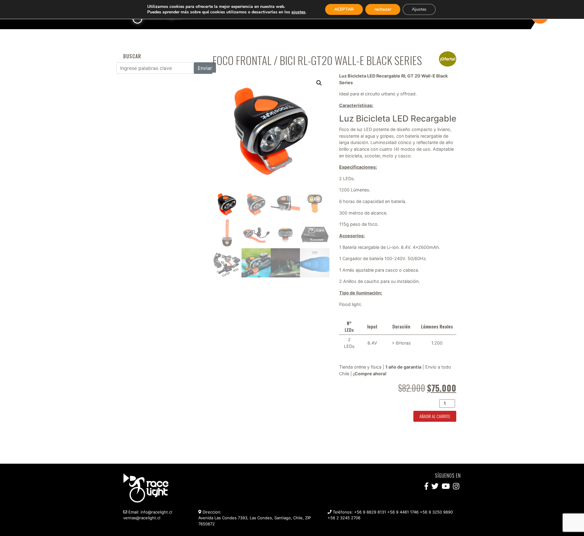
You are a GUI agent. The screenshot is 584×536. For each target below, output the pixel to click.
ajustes (298, 12)
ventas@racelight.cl (141, 517)
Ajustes (419, 9)
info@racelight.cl (156, 512)
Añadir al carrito (434, 416)
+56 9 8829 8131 (370, 512)
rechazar (382, 9)
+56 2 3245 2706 (344, 517)
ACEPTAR (344, 9)
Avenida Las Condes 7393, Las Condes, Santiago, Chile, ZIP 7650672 (254, 520)
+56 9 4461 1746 (403, 512)
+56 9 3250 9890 (436, 512)
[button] (319, 82)
